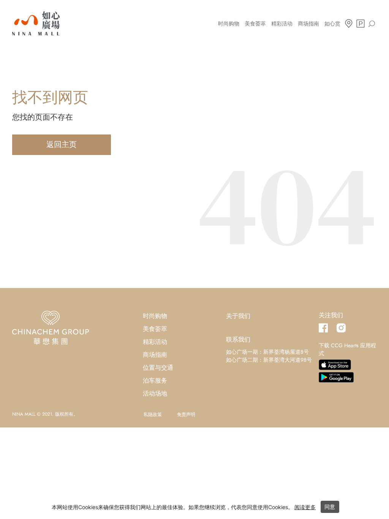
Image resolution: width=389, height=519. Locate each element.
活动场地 (155, 393)
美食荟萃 (255, 24)
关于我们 (238, 316)
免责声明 (186, 414)
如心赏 (332, 24)
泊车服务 (155, 380)
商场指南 (308, 24)
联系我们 (238, 339)
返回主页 (61, 144)
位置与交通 (158, 367)
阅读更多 (305, 507)
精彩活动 (282, 24)
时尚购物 (228, 24)
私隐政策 (153, 414)
